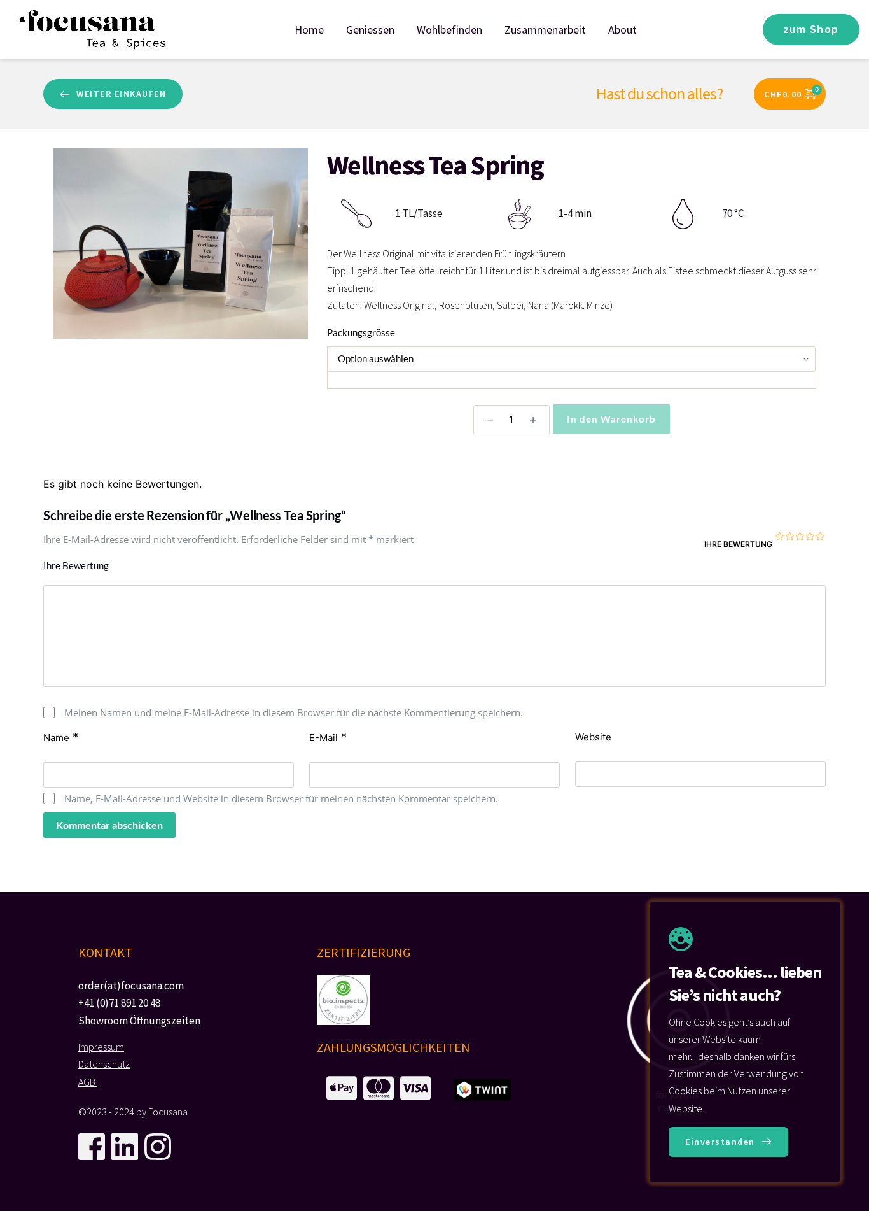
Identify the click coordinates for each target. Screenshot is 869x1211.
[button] (728, 1142)
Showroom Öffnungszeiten (139, 1021)
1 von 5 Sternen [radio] (780, 537)
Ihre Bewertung (738, 544)
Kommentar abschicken (109, 825)
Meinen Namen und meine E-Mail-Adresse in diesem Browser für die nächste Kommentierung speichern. (293, 712)
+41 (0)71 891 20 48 (119, 1003)
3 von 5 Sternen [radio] (800, 537)
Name (60, 737)
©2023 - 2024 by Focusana (133, 1111)
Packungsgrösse (361, 332)
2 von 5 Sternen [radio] (790, 537)
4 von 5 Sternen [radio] (810, 537)
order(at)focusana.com (131, 986)
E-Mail (328, 737)
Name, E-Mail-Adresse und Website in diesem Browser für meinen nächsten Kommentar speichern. (281, 798)
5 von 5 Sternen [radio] (821, 537)
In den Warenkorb (611, 419)
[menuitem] (309, 29)
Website (593, 737)
